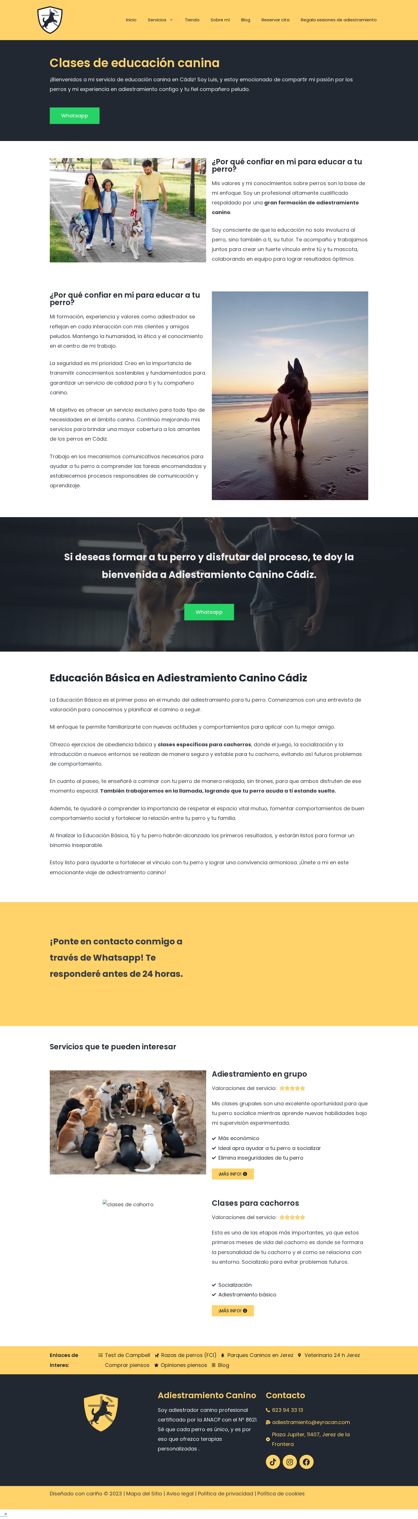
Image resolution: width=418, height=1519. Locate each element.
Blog (245, 20)
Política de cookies (281, 1493)
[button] (3, 1514)
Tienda (192, 20)
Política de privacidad (225, 1493)
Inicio (131, 20)
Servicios (157, 20)
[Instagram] (290, 1462)
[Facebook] (306, 1462)
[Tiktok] (273, 1462)
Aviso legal (180, 1493)
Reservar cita (275, 20)
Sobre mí (220, 20)
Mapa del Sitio (144, 1493)
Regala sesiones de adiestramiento (339, 20)
